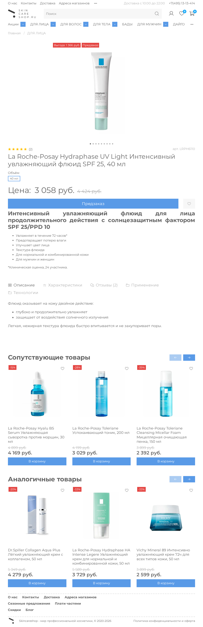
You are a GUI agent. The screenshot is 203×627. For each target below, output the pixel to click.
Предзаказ (93, 203)
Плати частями (68, 603)
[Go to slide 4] (98, 143)
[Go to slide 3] (96, 143)
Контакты (28, 3)
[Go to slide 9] (112, 143)
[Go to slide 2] (93, 143)
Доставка (47, 3)
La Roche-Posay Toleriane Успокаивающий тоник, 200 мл (100, 430)
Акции (13, 24)
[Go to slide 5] (101, 143)
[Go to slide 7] (107, 143)
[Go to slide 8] (109, 143)
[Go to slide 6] (104, 143)
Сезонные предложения (29, 603)
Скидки (14, 610)
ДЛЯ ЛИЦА (39, 24)
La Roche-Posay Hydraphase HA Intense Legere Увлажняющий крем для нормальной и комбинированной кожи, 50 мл (101, 557)
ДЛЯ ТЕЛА (101, 24)
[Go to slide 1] (90, 143)
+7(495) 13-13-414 (182, 3)
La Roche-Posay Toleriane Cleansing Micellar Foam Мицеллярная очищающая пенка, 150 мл (162, 435)
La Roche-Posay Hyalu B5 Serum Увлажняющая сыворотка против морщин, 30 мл (36, 435)
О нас (12, 3)
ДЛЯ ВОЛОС (70, 24)
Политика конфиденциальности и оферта (164, 621)
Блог (30, 610)
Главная (14, 33)
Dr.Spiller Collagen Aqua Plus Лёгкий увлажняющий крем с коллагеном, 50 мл (35, 554)
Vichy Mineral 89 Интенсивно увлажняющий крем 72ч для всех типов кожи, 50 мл (163, 554)
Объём (13, 173)
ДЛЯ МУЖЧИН (149, 24)
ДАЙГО (179, 24)
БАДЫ (127, 24)
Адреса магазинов (74, 3)
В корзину (37, 461)
